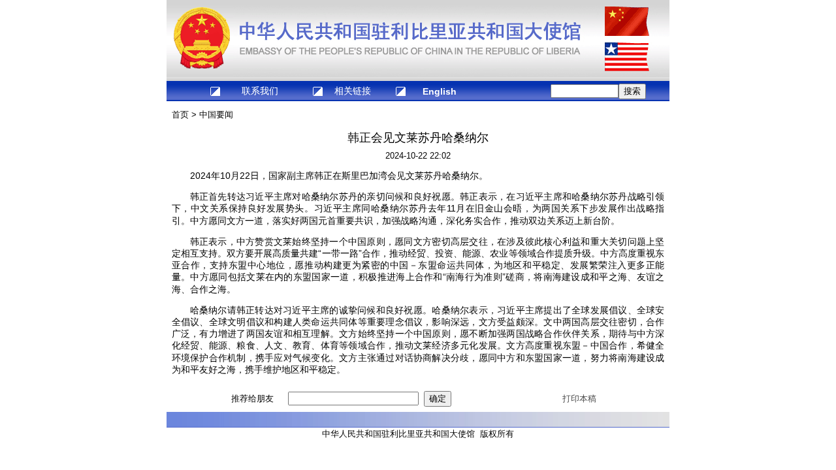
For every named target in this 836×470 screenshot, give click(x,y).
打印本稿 (579, 398)
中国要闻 (216, 114)
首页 (180, 114)
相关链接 (352, 91)
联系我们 (260, 91)
